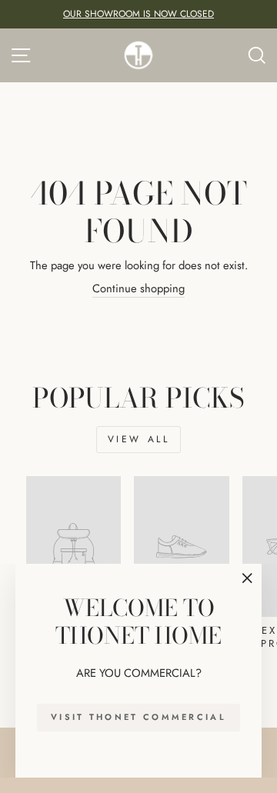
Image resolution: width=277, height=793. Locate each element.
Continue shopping (138, 289)
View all (139, 439)
